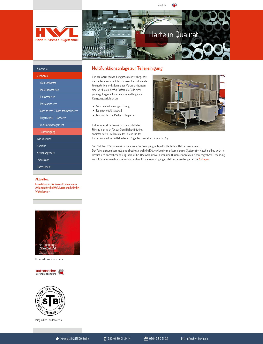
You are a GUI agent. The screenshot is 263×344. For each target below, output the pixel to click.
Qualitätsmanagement (52, 124)
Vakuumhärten (48, 82)
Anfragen (204, 159)
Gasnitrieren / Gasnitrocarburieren (59, 110)
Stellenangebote (46, 152)
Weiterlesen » (42, 191)
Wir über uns (44, 138)
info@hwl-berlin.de (197, 338)
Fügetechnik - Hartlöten (53, 117)
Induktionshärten (49, 89)
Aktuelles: (42, 179)
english (162, 5)
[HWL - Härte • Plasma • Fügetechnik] (57, 35)
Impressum (43, 159)
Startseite (42, 68)
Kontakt (41, 145)
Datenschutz (44, 166)
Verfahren (42, 75)
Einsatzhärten (47, 96)
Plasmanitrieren (48, 103)
